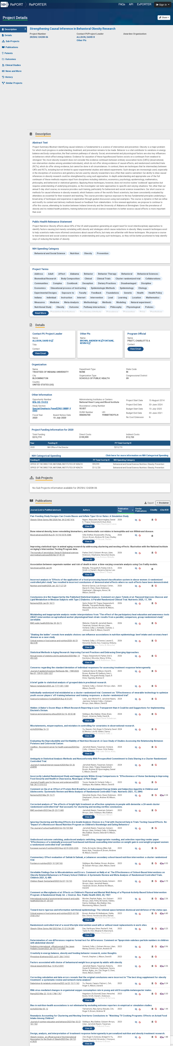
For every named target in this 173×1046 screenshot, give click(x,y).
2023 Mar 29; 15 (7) (42, 795)
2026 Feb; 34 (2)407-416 (52, 520)
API (131, 4)
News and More (13, 71)
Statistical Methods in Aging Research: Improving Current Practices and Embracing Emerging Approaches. (84, 652)
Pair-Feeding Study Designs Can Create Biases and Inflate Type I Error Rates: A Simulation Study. (79, 516)
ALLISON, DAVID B (41, 340)
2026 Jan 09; (41, 568)
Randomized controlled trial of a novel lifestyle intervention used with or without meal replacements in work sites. (88, 925)
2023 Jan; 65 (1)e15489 (52, 947)
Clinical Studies (13, 65)
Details (8, 35)
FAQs (122, 4)
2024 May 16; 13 (39, 729)
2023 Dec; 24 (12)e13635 (53, 1039)
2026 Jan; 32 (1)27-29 (48, 586)
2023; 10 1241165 (46, 863)
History (9, 77)
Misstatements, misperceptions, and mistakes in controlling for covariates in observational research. (82, 725)
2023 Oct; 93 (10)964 (51, 828)
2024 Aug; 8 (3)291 (51, 699)
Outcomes (10, 59)
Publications (12, 47)
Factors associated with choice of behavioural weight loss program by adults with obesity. (76, 962)
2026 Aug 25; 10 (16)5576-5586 (50, 535)
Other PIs (81, 40)
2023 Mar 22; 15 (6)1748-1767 (45, 994)
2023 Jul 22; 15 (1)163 (54, 983)
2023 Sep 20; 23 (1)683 (47, 810)
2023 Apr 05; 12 (39, 1009)
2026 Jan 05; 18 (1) (42, 603)
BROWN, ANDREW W (90, 340)
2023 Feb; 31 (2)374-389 (52, 928)
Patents (9, 53)
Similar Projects (14, 83)
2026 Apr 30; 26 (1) (46, 623)
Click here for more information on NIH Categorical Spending (137, 455)
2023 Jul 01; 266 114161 (50, 957)
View (88, 526)
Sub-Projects (12, 41)
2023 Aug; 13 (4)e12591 (47, 966)
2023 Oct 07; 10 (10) (51, 881)
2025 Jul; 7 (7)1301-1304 (49, 686)
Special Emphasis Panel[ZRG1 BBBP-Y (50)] (51, 409)
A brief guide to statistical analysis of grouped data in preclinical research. (68, 682)
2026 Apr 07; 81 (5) (54, 554)
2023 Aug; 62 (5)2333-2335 (54, 848)
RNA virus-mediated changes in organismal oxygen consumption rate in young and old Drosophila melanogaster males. (91, 990)
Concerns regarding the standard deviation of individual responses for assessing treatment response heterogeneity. (90, 667)
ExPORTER (144, 4)
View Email (40, 353)
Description (11, 29)
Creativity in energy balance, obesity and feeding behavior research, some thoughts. (73, 953)
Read (40, 313)
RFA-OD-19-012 (40, 402)
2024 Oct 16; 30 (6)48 (52, 714)
